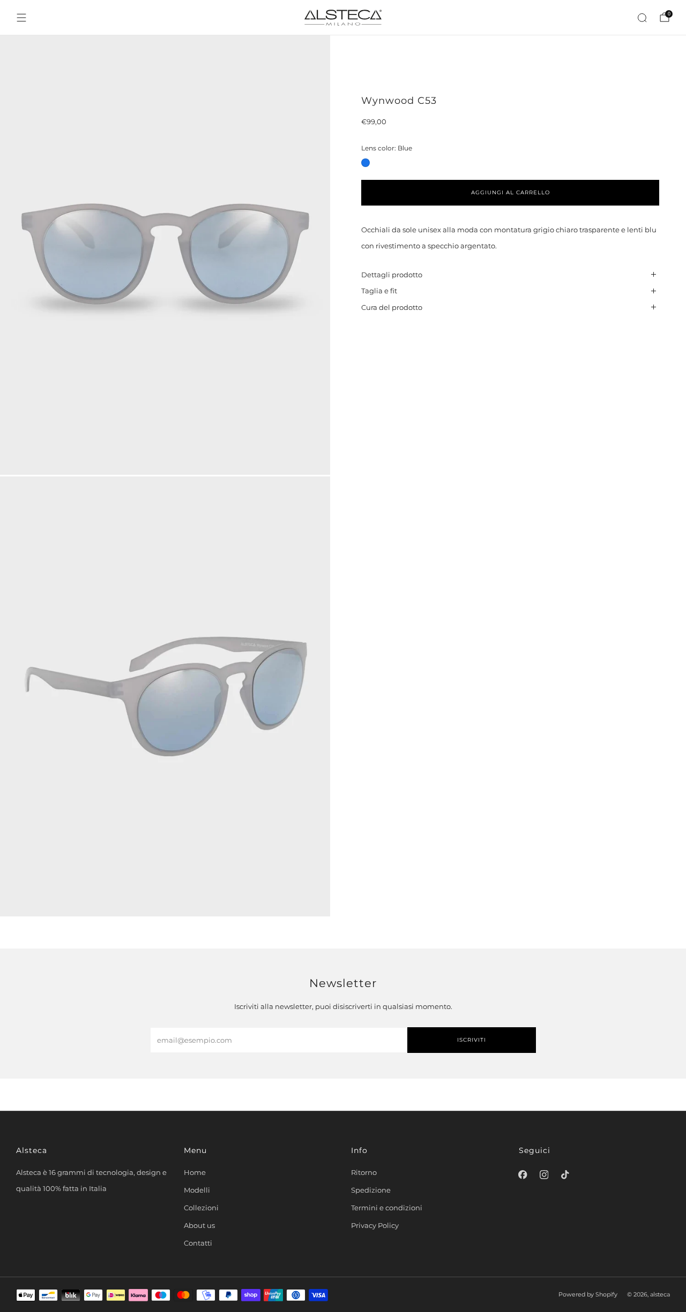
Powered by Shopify (587, 1294)
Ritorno (364, 1172)
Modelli (197, 1190)
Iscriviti (471, 1039)
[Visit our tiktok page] (565, 1175)
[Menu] (21, 17)
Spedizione (371, 1190)
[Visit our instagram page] (544, 1175)
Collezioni (201, 1207)
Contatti (198, 1243)
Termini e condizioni (386, 1207)
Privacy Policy (375, 1225)
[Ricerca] (642, 17)
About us (199, 1225)
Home (195, 1172)
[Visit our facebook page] (523, 1175)
